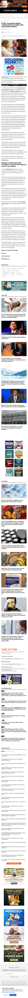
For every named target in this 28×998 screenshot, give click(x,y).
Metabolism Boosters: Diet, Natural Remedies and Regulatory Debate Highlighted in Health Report (13, 815)
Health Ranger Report (6, 688)
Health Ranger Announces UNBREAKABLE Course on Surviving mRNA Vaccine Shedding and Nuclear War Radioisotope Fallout (13, 709)
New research (4, 77)
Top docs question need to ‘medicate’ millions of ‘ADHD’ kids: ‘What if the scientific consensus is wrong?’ (13, 615)
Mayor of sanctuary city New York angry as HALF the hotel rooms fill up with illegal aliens (13, 406)
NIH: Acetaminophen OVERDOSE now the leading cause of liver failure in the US (12, 501)
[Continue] (25, 973)
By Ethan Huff (3, 29)
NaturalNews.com (5, 258)
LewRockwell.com (5, 256)
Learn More (5, 994)
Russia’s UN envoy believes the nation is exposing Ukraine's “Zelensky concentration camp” (13, 789)
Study (10, 36)
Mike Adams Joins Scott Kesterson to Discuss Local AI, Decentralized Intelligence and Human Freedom (13, 701)
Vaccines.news (4, 160)
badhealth (9, 35)
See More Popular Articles (14, 863)
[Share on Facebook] (5, 32)
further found (9, 169)
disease (19, 35)
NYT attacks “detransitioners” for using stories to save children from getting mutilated (12, 428)
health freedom (3, 36)
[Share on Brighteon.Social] (2, 32)
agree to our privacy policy (8, 992)
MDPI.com (3, 253)
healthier (7, 36)
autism (6, 35)
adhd (4, 35)
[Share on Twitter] (8, 32)
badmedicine (13, 35)
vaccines (2, 37)
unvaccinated (13, 36)
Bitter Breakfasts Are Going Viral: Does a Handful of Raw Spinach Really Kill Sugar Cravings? (12, 772)
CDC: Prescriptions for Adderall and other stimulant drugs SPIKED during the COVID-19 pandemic (13, 547)
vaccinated (17, 36)
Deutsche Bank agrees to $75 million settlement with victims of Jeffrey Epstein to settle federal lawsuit (13, 360)
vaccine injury (21, 36)
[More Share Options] (11, 32)
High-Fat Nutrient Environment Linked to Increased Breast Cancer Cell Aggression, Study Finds (12, 856)
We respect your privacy (14, 976)
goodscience (23, 35)
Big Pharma (7, 20)
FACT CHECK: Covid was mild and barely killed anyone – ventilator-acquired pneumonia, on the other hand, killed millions (13, 316)
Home (2, 20)
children (17, 35)
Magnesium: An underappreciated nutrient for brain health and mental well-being (12, 569)
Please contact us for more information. (8, 670)
